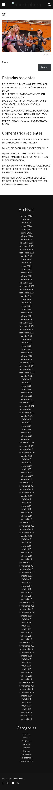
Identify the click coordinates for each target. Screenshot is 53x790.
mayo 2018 (26, 546)
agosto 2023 (26, 336)
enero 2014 (26, 719)
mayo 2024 (26, 306)
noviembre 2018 (26, 525)
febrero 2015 (26, 675)
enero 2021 (26, 439)
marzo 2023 (26, 352)
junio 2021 (26, 422)
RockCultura (18, 779)
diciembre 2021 (26, 402)
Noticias (26, 744)
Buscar (5, 62)
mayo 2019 (26, 506)
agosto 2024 (26, 296)
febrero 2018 (26, 556)
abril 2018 (26, 549)
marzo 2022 (26, 392)
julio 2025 (26, 259)
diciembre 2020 (26, 442)
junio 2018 (26, 542)
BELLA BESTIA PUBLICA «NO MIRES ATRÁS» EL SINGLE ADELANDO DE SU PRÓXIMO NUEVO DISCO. (24, 87)
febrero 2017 (26, 596)
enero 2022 (26, 399)
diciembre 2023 (26, 322)
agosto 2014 (26, 695)
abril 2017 (26, 589)
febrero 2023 (26, 356)
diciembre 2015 (26, 642)
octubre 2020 (26, 449)
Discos (26, 737)
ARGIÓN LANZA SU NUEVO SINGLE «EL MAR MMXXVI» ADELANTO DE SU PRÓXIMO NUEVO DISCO (25, 120)
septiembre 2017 (26, 572)
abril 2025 (26, 269)
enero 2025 (26, 279)
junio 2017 (26, 582)
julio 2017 (26, 579)
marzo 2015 (26, 672)
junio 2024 (26, 302)
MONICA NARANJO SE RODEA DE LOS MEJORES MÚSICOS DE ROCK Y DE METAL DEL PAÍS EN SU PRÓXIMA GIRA (26, 169)
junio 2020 (26, 462)
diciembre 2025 (26, 242)
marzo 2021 (26, 432)
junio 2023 (26, 342)
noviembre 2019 (26, 485)
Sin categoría (27, 757)
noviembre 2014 (26, 685)
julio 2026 (26, 219)
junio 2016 (26, 622)
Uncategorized (26, 761)
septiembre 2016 (26, 612)
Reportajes (26, 754)
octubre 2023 (26, 329)
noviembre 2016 (26, 605)
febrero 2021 (26, 436)
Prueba (26, 751)
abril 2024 (26, 309)
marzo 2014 (26, 712)
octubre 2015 (26, 649)
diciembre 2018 (26, 522)
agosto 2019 (26, 496)
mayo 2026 (26, 226)
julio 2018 (26, 539)
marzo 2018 (26, 552)
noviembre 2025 (26, 246)
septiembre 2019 (26, 492)
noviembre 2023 (26, 326)
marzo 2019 (26, 512)
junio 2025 (26, 262)
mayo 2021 (26, 426)
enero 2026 (26, 239)
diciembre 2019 (26, 482)
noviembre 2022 (26, 366)
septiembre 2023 (26, 332)
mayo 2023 (26, 346)
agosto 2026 (26, 216)
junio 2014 (26, 702)
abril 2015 (26, 669)
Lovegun (6, 165)
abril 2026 (26, 229)
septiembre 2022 (26, 372)
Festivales (26, 741)
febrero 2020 (26, 476)
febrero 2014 (26, 715)
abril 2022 (26, 389)
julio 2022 (26, 379)
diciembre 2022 (26, 362)
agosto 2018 (26, 536)
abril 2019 (26, 509)
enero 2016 (26, 639)
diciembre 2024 (26, 282)
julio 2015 (26, 659)
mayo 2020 (26, 466)
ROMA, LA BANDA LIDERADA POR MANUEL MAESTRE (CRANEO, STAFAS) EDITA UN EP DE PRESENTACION (25, 156)
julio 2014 (26, 699)
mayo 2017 (26, 586)
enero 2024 (26, 319)
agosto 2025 (26, 256)
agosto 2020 (26, 456)
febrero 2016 (26, 635)
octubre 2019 (26, 489)
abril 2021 (26, 429)
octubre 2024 (26, 289)
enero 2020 (26, 479)
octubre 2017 (26, 569)
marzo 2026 (26, 232)
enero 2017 (26, 599)
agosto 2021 (26, 416)
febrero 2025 (26, 276)
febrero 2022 (26, 396)
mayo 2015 (26, 665)
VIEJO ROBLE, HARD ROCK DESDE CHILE (28, 148)
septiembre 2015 (26, 652)
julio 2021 (26, 419)
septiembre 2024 (26, 292)
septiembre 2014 (26, 692)
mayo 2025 (26, 266)
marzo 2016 (26, 632)
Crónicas (27, 734)
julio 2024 (26, 299)
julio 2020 (26, 459)
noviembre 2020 (26, 446)
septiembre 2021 (26, 412)
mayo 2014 (26, 705)
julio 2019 (26, 499)
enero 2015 (26, 679)
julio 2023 (26, 339)
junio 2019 (26, 502)
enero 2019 (26, 519)
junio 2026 (26, 222)
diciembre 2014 (26, 682)
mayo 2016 (26, 625)
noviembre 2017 (26, 565)
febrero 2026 (26, 236)
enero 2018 (26, 559)
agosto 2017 (26, 575)
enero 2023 (26, 359)
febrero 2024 (26, 316)
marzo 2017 (26, 592)
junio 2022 (26, 382)
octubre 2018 (26, 529)
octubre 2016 (26, 609)
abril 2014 (26, 709)
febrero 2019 (26, 516)
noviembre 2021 (26, 406)
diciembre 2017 (26, 562)
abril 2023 (26, 349)
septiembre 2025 (26, 252)
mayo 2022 (26, 386)
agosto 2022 (26, 376)
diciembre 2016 (26, 602)
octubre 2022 (26, 369)
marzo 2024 (26, 312)
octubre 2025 (26, 249)
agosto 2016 (26, 615)
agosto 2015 (26, 655)
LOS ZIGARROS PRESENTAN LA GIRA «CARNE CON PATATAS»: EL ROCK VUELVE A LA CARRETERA (24, 104)
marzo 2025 (26, 272)
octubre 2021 (26, 409)
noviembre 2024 (26, 286)
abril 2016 (26, 629)
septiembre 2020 (26, 452)
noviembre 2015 (26, 645)
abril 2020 (26, 469)
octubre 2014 (26, 689)
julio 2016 (26, 619)
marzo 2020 (26, 472)
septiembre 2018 (26, 532)
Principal (26, 747)
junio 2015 (26, 662)
